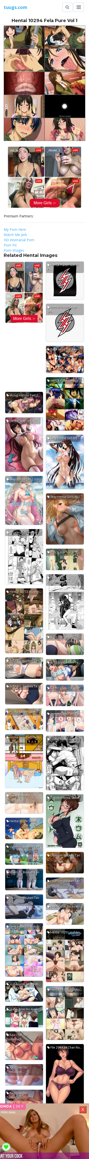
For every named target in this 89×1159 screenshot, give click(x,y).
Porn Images (14, 250)
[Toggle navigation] (78, 7)
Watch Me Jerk (15, 234)
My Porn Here (15, 229)
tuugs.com (15, 7)
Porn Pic (10, 245)
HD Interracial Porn (19, 240)
